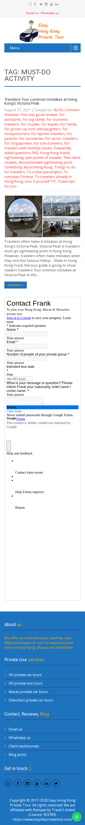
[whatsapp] (29, 4)
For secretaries (31, 138)
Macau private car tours (28, 691)
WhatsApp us (50, 13)
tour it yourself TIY (40, 181)
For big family (34, 119)
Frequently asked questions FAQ (37, 150)
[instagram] (45, 4)
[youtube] (50, 4)
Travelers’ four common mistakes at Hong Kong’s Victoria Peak (40, 101)
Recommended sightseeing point (45, 162)
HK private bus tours (26, 683)
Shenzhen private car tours (31, 700)
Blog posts (17, 754)
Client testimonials (24, 746)
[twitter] (40, 4)
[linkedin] (55, 4)
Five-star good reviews (39, 114)
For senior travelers (61, 138)
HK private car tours (25, 674)
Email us (32, 13)
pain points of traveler (43, 157)
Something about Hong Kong (28, 167)
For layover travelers (48, 133)
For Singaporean (18, 143)
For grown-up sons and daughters (32, 129)
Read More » (16, 285)
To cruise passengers (44, 172)
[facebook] (34, 4)
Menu (14, 48)
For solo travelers (48, 143)
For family (68, 124)
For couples (30, 124)
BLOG (58, 110)
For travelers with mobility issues (37, 145)
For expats (50, 124)
